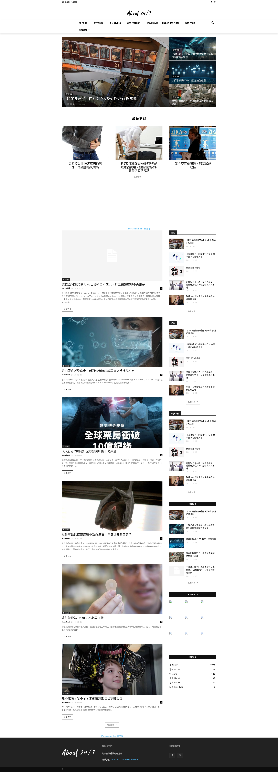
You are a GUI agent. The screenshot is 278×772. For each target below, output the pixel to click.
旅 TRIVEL (69, 94)
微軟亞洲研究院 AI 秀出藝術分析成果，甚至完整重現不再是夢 (103, 284)
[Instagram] (180, 755)
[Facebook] (172, 755)
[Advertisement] (139, 207)
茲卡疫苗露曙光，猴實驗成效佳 (193, 165)
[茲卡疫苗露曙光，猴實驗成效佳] (192, 143)
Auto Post (66, 375)
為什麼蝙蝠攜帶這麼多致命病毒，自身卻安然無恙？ (97, 534)
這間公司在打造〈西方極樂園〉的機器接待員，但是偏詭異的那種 (200, 285)
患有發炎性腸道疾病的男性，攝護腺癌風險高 (85, 165)
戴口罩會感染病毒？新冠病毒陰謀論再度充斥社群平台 (98, 371)
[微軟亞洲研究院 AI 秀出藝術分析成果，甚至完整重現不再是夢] (112, 255)
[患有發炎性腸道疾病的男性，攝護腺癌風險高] (85, 143)
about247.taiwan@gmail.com (124, 759)
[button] (212, 23)
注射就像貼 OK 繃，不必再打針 (83, 618)
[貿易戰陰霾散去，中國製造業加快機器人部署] (192, 95)
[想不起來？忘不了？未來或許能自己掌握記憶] (112, 669)
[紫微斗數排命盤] (176, 271)
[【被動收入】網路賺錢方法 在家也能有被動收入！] (176, 257)
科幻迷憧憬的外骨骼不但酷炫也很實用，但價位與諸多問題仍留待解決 (139, 167)
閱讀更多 (67, 309)
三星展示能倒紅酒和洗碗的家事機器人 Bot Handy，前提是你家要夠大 (200, 570)
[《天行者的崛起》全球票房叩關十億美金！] (112, 422)
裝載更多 (138, 177)
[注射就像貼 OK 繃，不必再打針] (112, 589)
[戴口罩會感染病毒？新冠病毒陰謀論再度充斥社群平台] (112, 342)
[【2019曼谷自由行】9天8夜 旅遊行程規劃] (115, 72)
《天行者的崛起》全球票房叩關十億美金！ (90, 451)
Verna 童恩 (66, 288)
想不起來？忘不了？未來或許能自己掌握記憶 (92, 698)
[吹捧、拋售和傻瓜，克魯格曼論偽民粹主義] (176, 300)
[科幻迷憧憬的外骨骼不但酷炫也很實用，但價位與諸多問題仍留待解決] (139, 143)
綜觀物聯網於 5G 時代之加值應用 (201, 539)
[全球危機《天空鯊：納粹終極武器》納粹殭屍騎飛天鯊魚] (192, 48)
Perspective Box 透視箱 (139, 229)
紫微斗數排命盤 (193, 268)
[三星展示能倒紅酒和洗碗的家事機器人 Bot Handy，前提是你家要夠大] (176, 571)
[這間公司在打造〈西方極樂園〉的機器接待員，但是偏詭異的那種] (176, 285)
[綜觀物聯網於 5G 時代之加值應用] (192, 72)
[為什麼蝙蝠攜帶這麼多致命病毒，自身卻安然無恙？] (112, 506)
